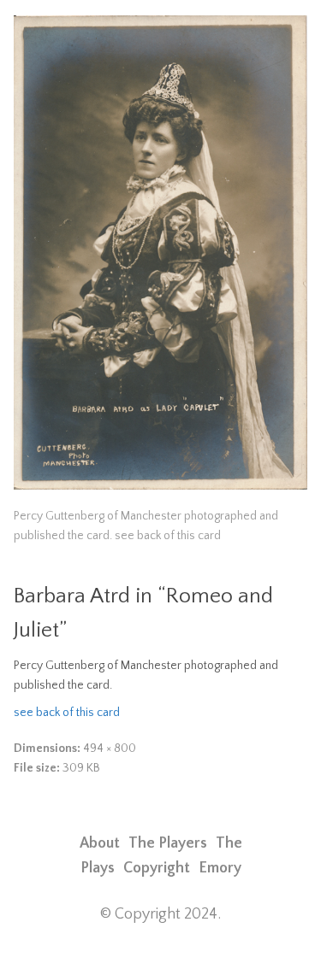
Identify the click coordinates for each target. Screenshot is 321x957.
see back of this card (67, 712)
